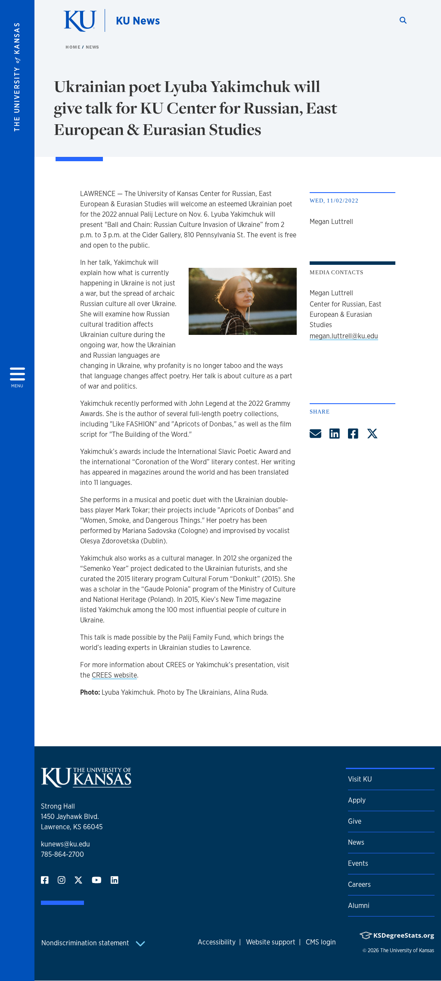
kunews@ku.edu (65, 844)
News (92, 47)
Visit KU (360, 779)
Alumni (359, 905)
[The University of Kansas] (86, 783)
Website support (270, 942)
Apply (357, 800)
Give (354, 821)
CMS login (321, 942)
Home (73, 47)
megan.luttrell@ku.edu (344, 335)
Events (358, 863)
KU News (138, 20)
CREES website (114, 675)
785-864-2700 (62, 854)
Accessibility (217, 942)
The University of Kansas (407, 950)
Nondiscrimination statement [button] (86, 942)
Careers (359, 884)
